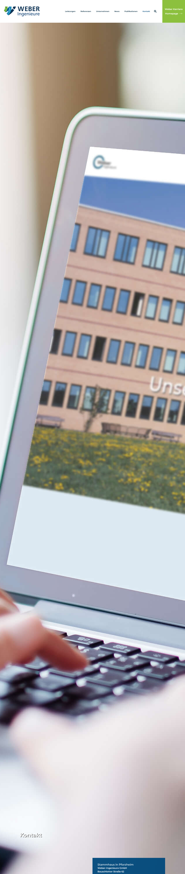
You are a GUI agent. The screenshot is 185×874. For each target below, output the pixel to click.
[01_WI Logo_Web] (22, 11)
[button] (77, 11)
